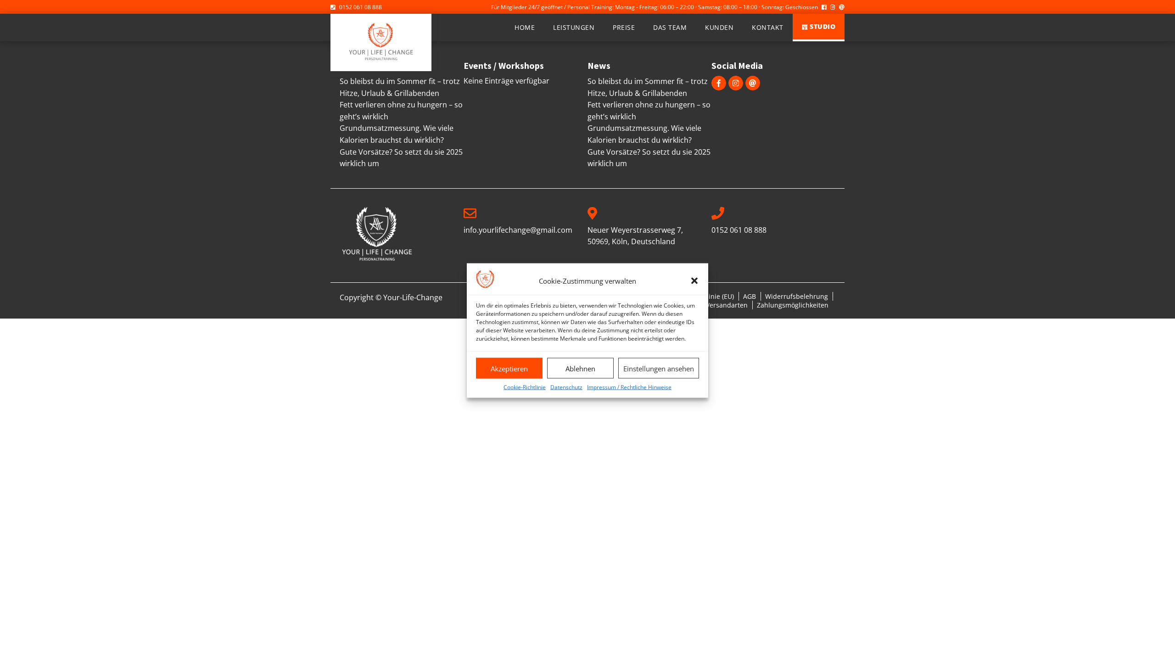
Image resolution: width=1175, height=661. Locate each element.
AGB (749, 296)
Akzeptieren (509, 368)
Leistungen (573, 27)
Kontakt (767, 27)
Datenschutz (566, 387)
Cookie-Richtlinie (525, 387)
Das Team (670, 27)
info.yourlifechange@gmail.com (518, 230)
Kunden (719, 27)
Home (525, 27)
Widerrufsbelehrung (796, 296)
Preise (624, 27)
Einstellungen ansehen (658, 368)
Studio (822, 26)
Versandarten (727, 305)
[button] (694, 280)
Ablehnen (580, 368)
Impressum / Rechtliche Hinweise (629, 387)
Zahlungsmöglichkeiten (792, 305)
